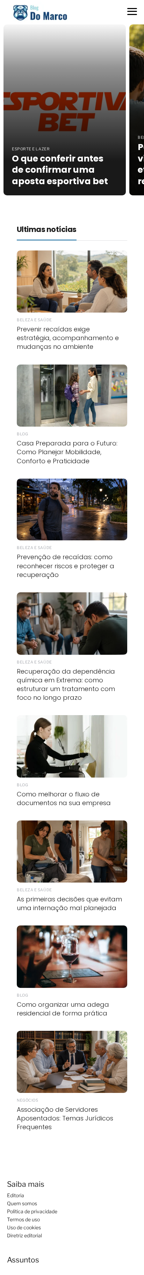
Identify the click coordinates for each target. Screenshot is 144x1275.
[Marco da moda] (40, 12)
